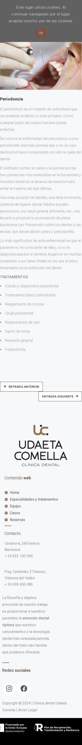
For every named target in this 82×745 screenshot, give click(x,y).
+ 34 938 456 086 (19, 584)
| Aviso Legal (26, 710)
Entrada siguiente (58, 396)
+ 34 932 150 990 (19, 556)
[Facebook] (24, 688)
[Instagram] (9, 688)
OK (41, 33)
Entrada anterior (24, 386)
